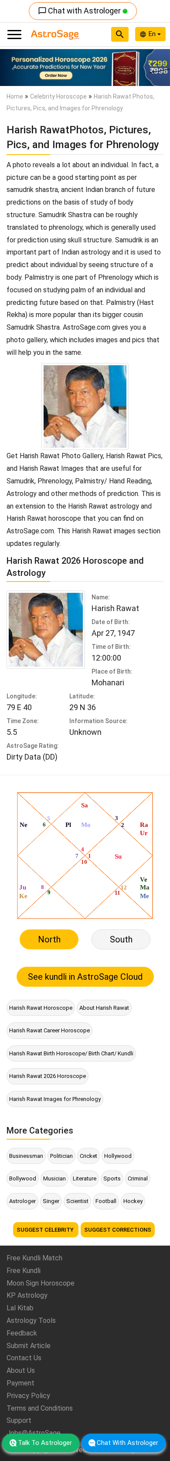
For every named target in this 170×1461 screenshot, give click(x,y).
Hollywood (118, 1156)
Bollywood (22, 1178)
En (153, 34)
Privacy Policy (28, 1396)
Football (105, 1201)
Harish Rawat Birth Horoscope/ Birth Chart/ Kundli (71, 1053)
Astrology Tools (31, 1320)
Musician (54, 1178)
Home (15, 96)
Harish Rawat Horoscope (40, 1008)
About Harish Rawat (104, 1008)
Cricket (88, 1156)
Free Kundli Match (34, 1258)
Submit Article (29, 1346)
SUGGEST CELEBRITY (46, 1229)
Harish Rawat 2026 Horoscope (47, 1076)
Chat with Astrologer (80, 10)
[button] (13, 67)
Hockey (133, 1201)
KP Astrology (27, 1295)
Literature (84, 1178)
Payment (20, 1383)
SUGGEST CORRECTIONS (117, 1229)
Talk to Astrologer (45, 1443)
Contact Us (24, 1358)
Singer (51, 1201)
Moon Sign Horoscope (41, 1283)
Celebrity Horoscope (58, 96)
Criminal (138, 1178)
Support (19, 1420)
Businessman (26, 1156)
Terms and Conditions (40, 1408)
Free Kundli (24, 1270)
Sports (112, 1178)
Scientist (77, 1201)
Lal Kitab (20, 1308)
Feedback (22, 1333)
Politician (61, 1156)
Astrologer (22, 1201)
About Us (21, 1370)
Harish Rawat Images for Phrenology (55, 1099)
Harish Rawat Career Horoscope (49, 1030)
